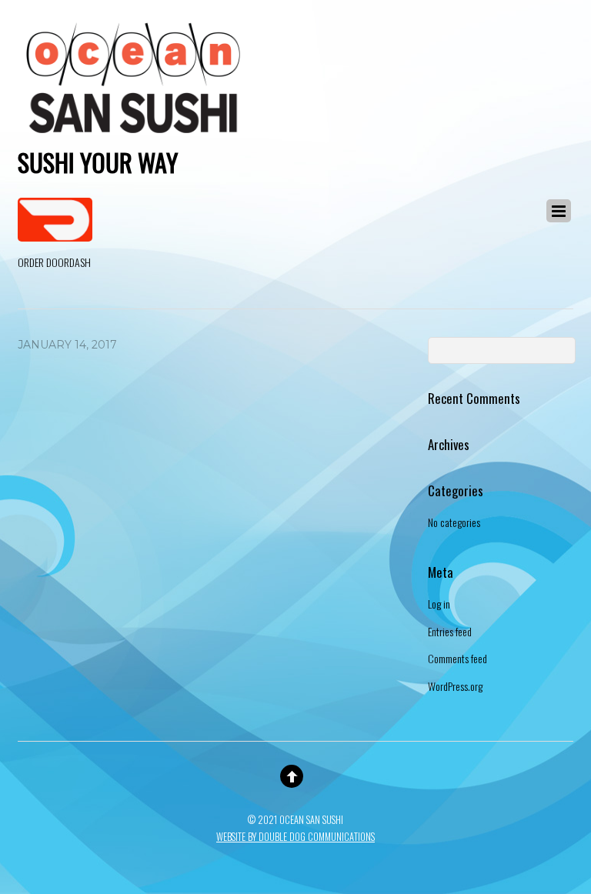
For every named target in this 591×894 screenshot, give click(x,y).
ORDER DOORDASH (54, 262)
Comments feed (457, 658)
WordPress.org (455, 686)
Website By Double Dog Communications (295, 836)
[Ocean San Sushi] (133, 132)
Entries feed (450, 631)
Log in (439, 603)
